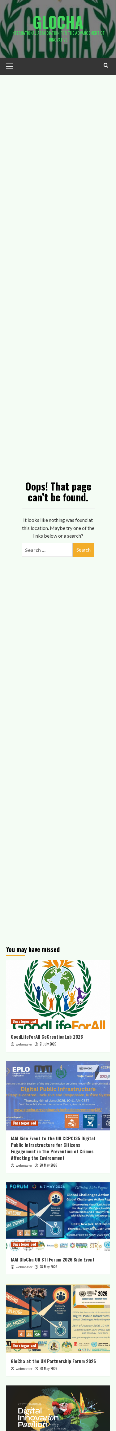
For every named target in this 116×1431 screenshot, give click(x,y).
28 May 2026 (48, 1165)
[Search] (106, 65)
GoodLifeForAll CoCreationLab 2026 (47, 1036)
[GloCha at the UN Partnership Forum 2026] (58, 1318)
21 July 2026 (48, 1043)
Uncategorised (24, 1021)
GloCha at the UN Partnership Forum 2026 (53, 1361)
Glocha (58, 21)
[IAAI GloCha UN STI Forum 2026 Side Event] (58, 1216)
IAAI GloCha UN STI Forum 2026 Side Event (53, 1259)
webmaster (24, 1044)
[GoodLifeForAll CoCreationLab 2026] (58, 994)
